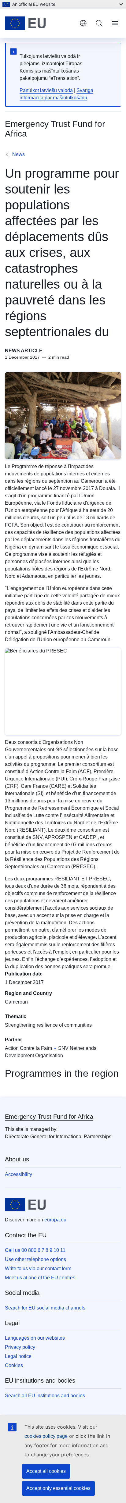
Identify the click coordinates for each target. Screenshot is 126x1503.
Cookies (14, 1365)
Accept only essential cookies (58, 1488)
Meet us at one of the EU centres (40, 1277)
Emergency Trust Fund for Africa (49, 1116)
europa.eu (55, 1219)
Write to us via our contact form (38, 1268)
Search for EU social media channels (45, 1307)
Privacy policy (20, 1347)
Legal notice (18, 1356)
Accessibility (18, 1174)
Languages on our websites (35, 1338)
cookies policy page (46, 1436)
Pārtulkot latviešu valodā (46, 90)
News (18, 154)
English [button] (83, 23)
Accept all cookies (46, 1471)
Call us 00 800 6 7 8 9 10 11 (35, 1250)
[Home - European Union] (40, 23)
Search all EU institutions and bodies (45, 1395)
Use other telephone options (35, 1259)
